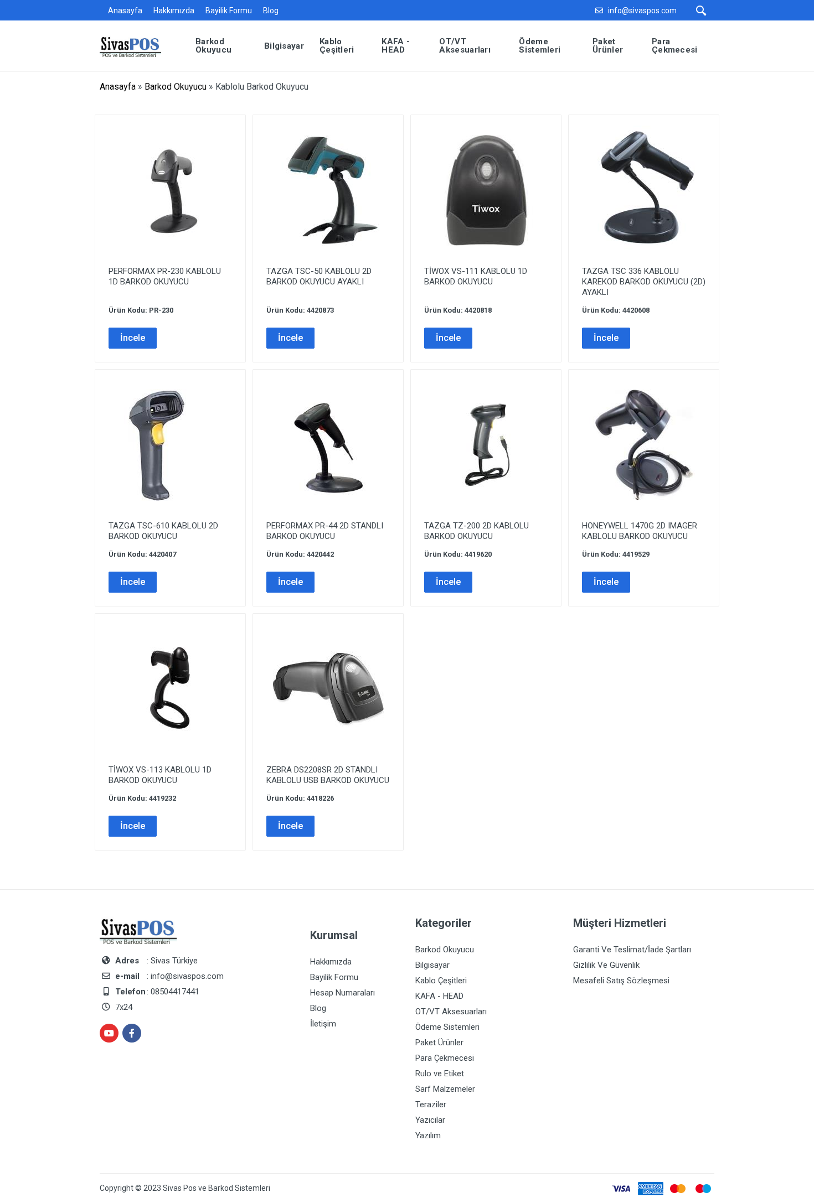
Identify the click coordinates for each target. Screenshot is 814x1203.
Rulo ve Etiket (439, 1073)
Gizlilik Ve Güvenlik (606, 965)
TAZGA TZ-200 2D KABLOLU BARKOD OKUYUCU (476, 531)
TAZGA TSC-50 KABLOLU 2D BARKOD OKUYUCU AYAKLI (319, 276)
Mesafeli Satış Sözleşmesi (621, 981)
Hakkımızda (173, 10)
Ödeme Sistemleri (447, 1027)
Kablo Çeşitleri (441, 981)
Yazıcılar (430, 1120)
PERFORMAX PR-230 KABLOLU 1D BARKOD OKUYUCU (165, 276)
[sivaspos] (139, 45)
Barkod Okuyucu (176, 86)
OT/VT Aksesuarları (451, 1012)
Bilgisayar (432, 965)
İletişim (323, 1024)
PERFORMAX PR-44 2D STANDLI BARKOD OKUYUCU (324, 531)
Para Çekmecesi (444, 1058)
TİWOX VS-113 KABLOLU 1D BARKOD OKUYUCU (160, 775)
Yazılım (428, 1135)
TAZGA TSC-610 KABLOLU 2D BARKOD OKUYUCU (163, 531)
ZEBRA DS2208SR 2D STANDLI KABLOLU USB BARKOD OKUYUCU (327, 775)
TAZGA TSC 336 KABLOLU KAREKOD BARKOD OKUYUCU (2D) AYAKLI (643, 281)
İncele (132, 338)
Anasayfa (125, 10)
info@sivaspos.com (642, 10)
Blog (271, 10)
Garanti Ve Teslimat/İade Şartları (632, 950)
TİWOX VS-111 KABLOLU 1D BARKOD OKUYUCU (475, 276)
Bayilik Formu (228, 10)
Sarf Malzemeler (445, 1089)
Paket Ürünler (439, 1043)
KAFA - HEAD (439, 996)
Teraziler (430, 1104)
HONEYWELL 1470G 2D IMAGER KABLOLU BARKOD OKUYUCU (639, 531)
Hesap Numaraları (342, 993)
